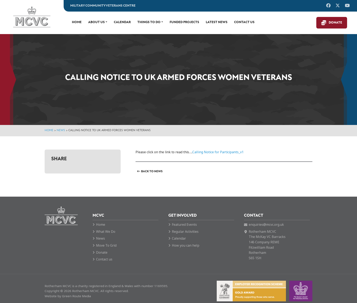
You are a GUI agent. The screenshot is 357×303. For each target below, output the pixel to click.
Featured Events (184, 224)
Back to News (152, 171)
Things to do (149, 22)
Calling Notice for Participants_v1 (218, 152)
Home (77, 22)
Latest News (216, 22)
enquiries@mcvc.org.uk (266, 224)
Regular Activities (185, 231)
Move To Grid (106, 245)
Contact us (244, 22)
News (61, 130)
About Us (96, 22)
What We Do (105, 231)
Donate (335, 22)
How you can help (185, 245)
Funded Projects (184, 22)
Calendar (122, 22)
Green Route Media (76, 296)
